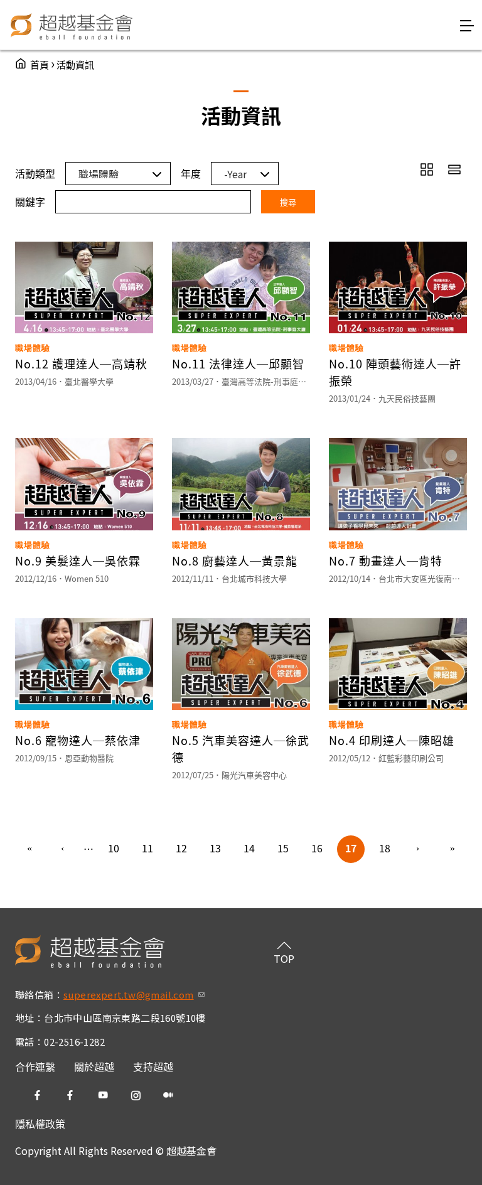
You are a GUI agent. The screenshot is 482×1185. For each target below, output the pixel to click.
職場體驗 (32, 348)
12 (181, 847)
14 (249, 847)
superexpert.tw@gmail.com (134, 994)
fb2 (70, 1095)
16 (317, 847)
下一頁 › (418, 849)
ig (136, 1095)
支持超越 (153, 1066)
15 (283, 847)
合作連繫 (35, 1066)
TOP (284, 958)
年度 (191, 173)
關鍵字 (30, 201)
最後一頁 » (452, 849)
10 (113, 847)
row (454, 169)
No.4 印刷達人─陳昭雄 (391, 740)
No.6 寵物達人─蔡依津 (78, 740)
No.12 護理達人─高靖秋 (81, 363)
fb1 (38, 1095)
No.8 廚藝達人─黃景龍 (234, 560)
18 (384, 847)
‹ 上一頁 (63, 849)
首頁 (39, 64)
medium (168, 1095)
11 (147, 847)
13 (215, 847)
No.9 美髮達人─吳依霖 (78, 560)
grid (426, 169)
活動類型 (35, 173)
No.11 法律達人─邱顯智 (238, 363)
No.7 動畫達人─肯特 (385, 560)
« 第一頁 (29, 849)
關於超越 (94, 1066)
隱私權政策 (40, 1123)
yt (103, 1095)
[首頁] (72, 25)
